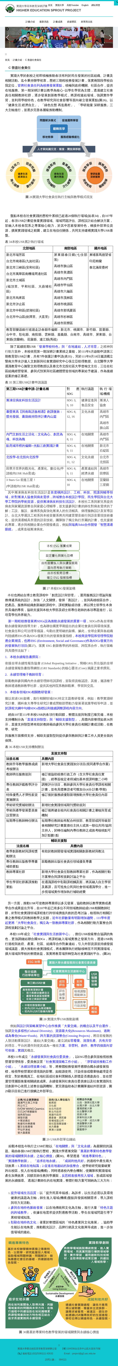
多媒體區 (71, 21)
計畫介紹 (17, 60)
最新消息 (44, 21)
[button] (7, 29)
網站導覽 (95, 5)
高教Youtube (73, 5)
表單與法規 (86, 21)
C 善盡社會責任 (33, 60)
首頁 (50, 5)
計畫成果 (57, 21)
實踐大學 (59, 5)
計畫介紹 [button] (30, 21)
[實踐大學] (10, 8)
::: (44, 5)
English (85, 5)
